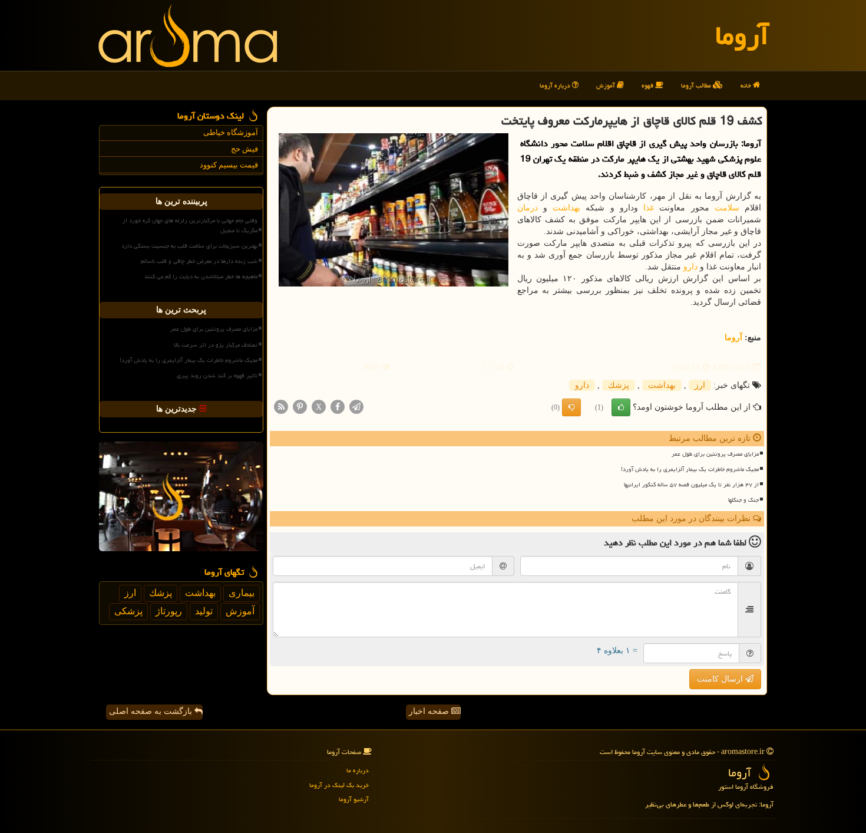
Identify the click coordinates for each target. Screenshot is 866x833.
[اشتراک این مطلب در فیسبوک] (337, 405)
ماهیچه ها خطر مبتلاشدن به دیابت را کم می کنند (200, 276)
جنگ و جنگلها (743, 500)
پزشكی (128, 611)
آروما (742, 35)
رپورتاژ (169, 611)
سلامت (727, 207)
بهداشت (566, 207)
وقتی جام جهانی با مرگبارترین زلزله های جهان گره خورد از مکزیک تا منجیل (190, 225)
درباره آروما (556, 85)
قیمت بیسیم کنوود (229, 164)
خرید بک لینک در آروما (339, 785)
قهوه (648, 85)
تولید (204, 611)
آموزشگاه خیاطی (230, 132)
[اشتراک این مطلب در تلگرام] (356, 405)
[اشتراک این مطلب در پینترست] (300, 405)
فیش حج (244, 148)
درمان (527, 207)
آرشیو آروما (354, 799)
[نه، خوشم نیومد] (571, 407)
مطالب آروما (697, 85)
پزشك (618, 385)
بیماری (241, 593)
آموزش (606, 85)
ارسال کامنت (721, 678)
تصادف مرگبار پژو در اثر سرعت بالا (215, 345)
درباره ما (357, 770)
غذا (648, 207)
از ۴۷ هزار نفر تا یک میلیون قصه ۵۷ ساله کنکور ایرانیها (691, 484)
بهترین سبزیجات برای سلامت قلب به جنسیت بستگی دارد (189, 246)
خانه (747, 85)
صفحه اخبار (430, 711)
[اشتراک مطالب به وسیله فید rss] (281, 405)
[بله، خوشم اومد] (621, 407)
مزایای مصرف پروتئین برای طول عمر (715, 454)
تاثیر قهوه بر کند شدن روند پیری (217, 375)
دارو (690, 266)
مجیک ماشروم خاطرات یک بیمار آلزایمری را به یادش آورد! (690, 469)
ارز (700, 385)
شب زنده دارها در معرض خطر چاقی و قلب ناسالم (199, 261)
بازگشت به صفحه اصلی (151, 711)
